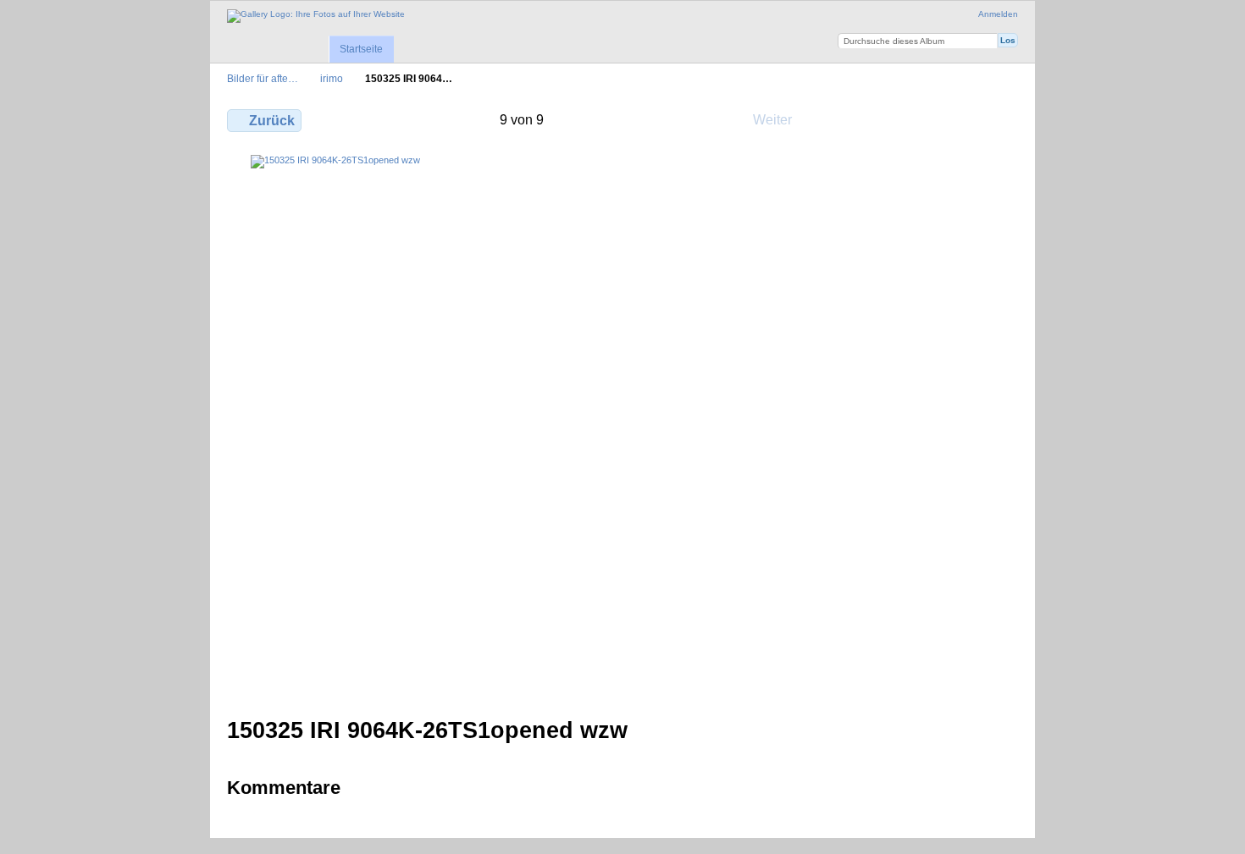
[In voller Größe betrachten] (521, 426)
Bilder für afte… (262, 78)
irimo (331, 78)
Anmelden (998, 14)
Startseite (361, 49)
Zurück (272, 120)
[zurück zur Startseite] (316, 16)
